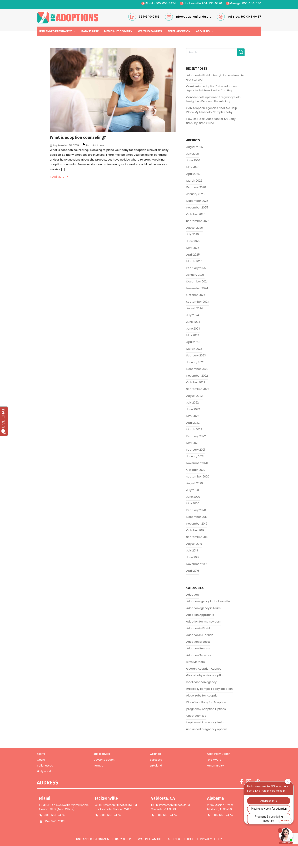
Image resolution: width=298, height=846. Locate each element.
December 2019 (196, 517)
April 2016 (192, 571)
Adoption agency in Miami (203, 608)
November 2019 (196, 524)
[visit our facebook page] (241, 781)
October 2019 (195, 530)
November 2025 (197, 208)
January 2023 (195, 362)
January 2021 (195, 456)
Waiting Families (150, 839)
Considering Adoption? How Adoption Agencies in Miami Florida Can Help (211, 88)
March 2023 (194, 349)
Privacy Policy (211, 839)
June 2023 (193, 329)
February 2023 (196, 355)
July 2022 (192, 403)
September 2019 (197, 537)
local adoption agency (201, 682)
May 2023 (192, 335)
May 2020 (192, 503)
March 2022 (194, 429)
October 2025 (195, 214)
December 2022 (197, 369)
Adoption (192, 595)
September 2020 (197, 477)
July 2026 (192, 154)
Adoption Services (198, 655)
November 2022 (197, 376)
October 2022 (195, 382)
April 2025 (193, 255)
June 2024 (193, 322)
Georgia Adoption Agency (203, 669)
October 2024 (195, 295)
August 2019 (194, 544)
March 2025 (194, 261)
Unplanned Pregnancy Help (204, 722)
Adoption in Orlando (199, 635)
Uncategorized (196, 716)
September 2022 (197, 389)
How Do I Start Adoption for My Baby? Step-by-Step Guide (211, 121)
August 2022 (194, 396)
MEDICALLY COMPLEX (118, 31)
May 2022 (192, 416)
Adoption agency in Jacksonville (208, 601)
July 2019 (192, 551)
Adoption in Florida (198, 628)
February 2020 (196, 510)
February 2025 (196, 268)
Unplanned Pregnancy (92, 839)
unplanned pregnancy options (206, 729)
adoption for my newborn (203, 622)
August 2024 (194, 308)
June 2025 (193, 241)
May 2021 (192, 443)
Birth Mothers (95, 145)
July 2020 (192, 490)
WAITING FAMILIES (150, 31)
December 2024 (197, 281)
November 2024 (197, 288)
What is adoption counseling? (78, 137)
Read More (57, 177)
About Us (174, 839)
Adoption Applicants (200, 615)
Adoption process (198, 642)
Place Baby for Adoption (202, 696)
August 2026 (194, 147)
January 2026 (195, 194)
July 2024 (192, 315)
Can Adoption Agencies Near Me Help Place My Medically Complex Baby (211, 110)
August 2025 (194, 228)
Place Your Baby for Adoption (206, 702)
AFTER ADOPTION (178, 31)
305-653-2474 (166, 3)
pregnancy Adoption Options (206, 709)
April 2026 (193, 174)
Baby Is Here (123, 839)
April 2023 (193, 342)
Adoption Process (198, 648)
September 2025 (197, 221)
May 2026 (192, 167)
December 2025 (197, 201)
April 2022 (193, 423)
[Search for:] (211, 52)
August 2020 (194, 483)
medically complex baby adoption (209, 689)
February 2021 (195, 450)
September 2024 (197, 302)
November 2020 (197, 463)
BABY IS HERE (90, 31)
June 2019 (192, 557)
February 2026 (196, 187)
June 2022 (193, 409)
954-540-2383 (54, 821)
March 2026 (194, 181)
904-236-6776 (212, 3)
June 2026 (193, 160)
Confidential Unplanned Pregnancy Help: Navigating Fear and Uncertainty (213, 99)
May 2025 (192, 248)
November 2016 (196, 564)
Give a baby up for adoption (205, 675)
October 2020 (195, 470)
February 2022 (196, 436)
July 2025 (192, 234)
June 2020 (193, 497)
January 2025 (195, 275)
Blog (191, 839)
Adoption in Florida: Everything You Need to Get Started (215, 77)
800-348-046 (251, 3)
